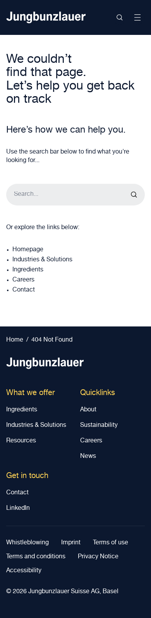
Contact (23, 290)
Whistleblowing (27, 543)
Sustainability (99, 426)
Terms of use (110, 543)
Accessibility (23, 571)
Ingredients (27, 270)
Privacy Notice (98, 557)
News (88, 457)
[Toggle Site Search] (119, 17)
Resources (21, 441)
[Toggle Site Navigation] (137, 17)
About (88, 410)
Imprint (71, 543)
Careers (23, 280)
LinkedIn (18, 509)
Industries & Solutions (42, 260)
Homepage (27, 250)
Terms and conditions (35, 557)
